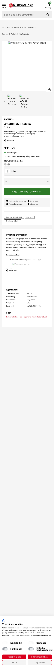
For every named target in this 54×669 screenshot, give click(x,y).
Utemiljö (31, 27)
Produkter (6, 27)
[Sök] (48, 14)
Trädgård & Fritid (19, 27)
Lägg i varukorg (26, 191)
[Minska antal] (6, 181)
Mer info (11, 140)
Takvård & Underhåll (10, 34)
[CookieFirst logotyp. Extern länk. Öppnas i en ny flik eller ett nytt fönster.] (3, 620)
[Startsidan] (21, 5)
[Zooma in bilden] (49, 88)
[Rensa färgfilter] (9, 164)
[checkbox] (5, 642)
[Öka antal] (48, 181)
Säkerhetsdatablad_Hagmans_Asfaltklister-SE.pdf (26, 316)
